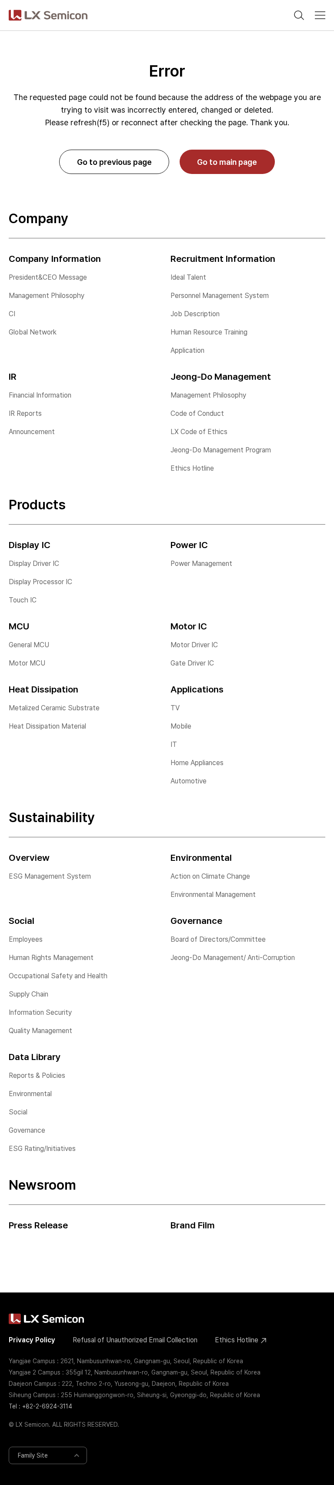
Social (18, 1112)
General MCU (29, 645)
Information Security (40, 1012)
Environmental (30, 1094)
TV (175, 708)
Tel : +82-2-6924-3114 (40, 1406)
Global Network (33, 332)
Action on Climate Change (210, 876)
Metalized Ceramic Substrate (54, 708)
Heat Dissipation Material (47, 726)
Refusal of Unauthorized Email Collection (135, 1340)
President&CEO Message (48, 277)
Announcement (32, 432)
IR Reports (25, 413)
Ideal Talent (188, 277)
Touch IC (23, 600)
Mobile (180, 726)
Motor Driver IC (194, 645)
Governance (27, 1130)
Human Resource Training (208, 332)
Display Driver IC (34, 563)
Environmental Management (213, 894)
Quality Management (40, 1031)
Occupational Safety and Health (58, 976)
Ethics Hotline (192, 468)
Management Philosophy (46, 295)
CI (12, 314)
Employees (26, 939)
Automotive (188, 781)
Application (187, 350)
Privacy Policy (32, 1340)
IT (173, 744)
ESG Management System (50, 876)
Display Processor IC (40, 582)
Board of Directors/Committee (218, 939)
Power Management (201, 563)
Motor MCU (27, 663)
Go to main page (227, 162)
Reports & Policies (37, 1075)
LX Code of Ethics (198, 432)
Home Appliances (197, 763)
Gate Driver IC (192, 663)
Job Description (195, 314)
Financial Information (40, 395)
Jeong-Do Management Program (220, 450)
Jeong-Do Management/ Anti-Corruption (232, 957)
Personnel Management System (219, 295)
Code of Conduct (197, 413)
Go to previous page (114, 162)
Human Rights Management (51, 957)
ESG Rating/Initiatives (42, 1148)
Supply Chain (28, 994)
